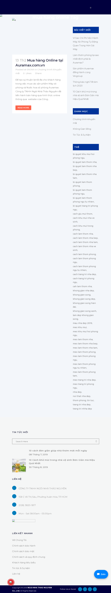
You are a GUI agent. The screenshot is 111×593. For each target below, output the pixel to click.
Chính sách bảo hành (23, 545)
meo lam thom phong (84, 352)
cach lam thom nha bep (85, 238)
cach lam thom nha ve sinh (84, 248)
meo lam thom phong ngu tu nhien (84, 366)
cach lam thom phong (84, 254)
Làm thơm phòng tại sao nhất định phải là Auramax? (86, 59)
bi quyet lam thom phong (82, 184)
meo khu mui (80, 327)
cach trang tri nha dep (84, 274)
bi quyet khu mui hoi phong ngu (83, 156)
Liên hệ (16, 573)
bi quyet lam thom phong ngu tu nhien (83, 200)
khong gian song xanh (84, 311)
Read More (23, 108)
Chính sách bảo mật (23, 551)
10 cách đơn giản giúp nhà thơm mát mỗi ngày (58, 450)
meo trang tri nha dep (84, 380)
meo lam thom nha (83, 339)
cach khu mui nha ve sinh (84, 220)
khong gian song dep (84, 299)
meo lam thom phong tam (84, 374)
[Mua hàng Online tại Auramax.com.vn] (39, 36)
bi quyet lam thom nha (85, 162)
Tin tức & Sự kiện (21, 568)
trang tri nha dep (81, 404)
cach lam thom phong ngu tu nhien (84, 268)
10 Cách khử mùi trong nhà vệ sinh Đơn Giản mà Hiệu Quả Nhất (86, 95)
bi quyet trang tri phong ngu (85, 208)
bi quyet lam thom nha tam (85, 176)
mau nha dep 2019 (82, 323)
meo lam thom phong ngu (84, 358)
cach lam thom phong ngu (84, 260)
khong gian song (81, 294)
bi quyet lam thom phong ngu (82, 192)
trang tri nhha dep (82, 408)
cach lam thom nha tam (85, 242)
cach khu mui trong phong (83, 228)
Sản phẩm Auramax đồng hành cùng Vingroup (83, 72)
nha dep (77, 392)
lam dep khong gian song (83, 317)
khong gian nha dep (83, 290)
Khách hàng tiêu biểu (24, 562)
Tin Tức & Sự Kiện (82, 134)
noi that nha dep (81, 396)
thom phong (79, 400)
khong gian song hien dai (84, 305)
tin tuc (90, 400)
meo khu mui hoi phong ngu (85, 333)
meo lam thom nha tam (85, 347)
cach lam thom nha (83, 234)
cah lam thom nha (82, 286)
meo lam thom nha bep (85, 343)
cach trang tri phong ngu (83, 280)
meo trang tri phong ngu (83, 386)
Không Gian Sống (82, 129)
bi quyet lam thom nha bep (85, 168)
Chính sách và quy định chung (28, 557)
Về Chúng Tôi (19, 540)
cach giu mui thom (82, 214)
